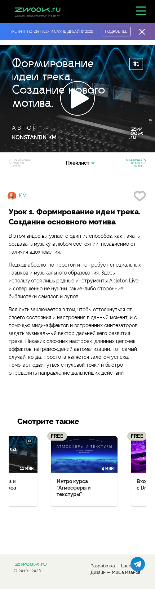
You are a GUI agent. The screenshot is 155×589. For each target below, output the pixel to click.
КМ (23, 195)
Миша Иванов (126, 572)
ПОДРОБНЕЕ (116, 32)
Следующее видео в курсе (134, 163)
